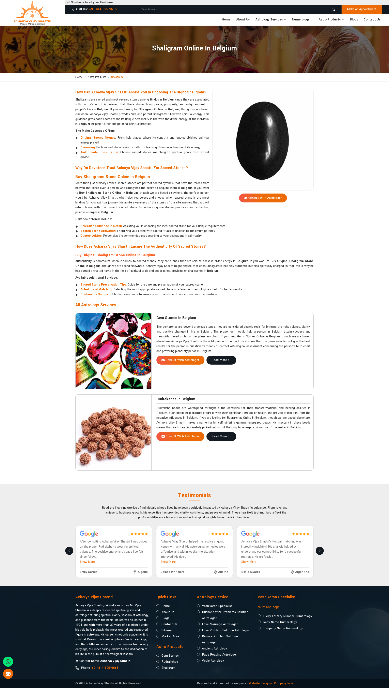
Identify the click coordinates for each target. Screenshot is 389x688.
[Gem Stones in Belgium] (113, 351)
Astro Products (330, 19)
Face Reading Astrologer (219, 655)
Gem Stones (170, 656)
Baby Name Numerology (280, 622)
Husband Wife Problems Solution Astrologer (225, 615)
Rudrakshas (169, 662)
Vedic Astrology (213, 661)
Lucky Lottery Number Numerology (287, 616)
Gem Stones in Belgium (176, 317)
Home (226, 19)
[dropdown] (284, 19)
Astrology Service (212, 597)
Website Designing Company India (271, 683)
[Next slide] (320, 551)
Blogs (354, 19)
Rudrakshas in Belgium (175, 399)
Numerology (301, 19)
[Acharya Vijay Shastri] (32, 12)
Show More (87, 562)
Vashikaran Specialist (217, 606)
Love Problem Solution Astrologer (225, 630)
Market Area (170, 636)
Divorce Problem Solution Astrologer (220, 639)
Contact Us (372, 19)
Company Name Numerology (283, 628)
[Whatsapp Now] (8, 661)
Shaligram (168, 668)
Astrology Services (269, 19)
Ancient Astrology (214, 648)
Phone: (99, 668)
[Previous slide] (69, 551)
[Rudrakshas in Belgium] (113, 432)
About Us (243, 19)
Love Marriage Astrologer (220, 624)
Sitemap (167, 630)
